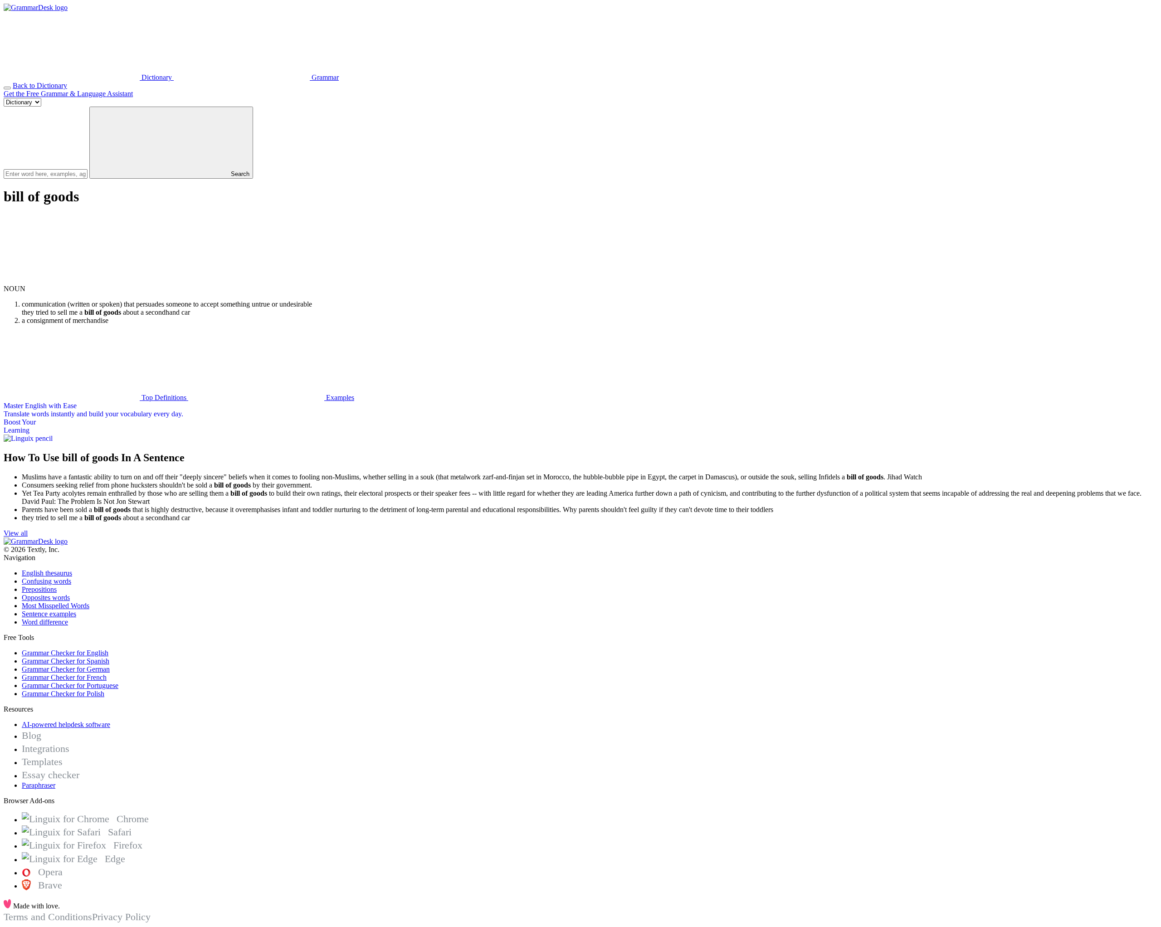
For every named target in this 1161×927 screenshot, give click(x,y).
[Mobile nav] (7, 88)
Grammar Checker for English (65, 653)
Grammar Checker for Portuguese (70, 685)
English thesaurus (47, 573)
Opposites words (46, 597)
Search (239, 174)
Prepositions (39, 589)
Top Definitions (164, 397)
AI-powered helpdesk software (66, 724)
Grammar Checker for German (66, 669)
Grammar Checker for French (64, 677)
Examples (339, 397)
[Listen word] (72, 280)
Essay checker (50, 775)
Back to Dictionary (40, 85)
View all (16, 533)
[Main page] (36, 7)
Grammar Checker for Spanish (65, 661)
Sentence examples (49, 614)
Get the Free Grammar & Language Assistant (68, 94)
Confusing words (46, 581)
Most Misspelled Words (55, 606)
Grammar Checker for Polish (63, 694)
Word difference (45, 622)
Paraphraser (38, 785)
